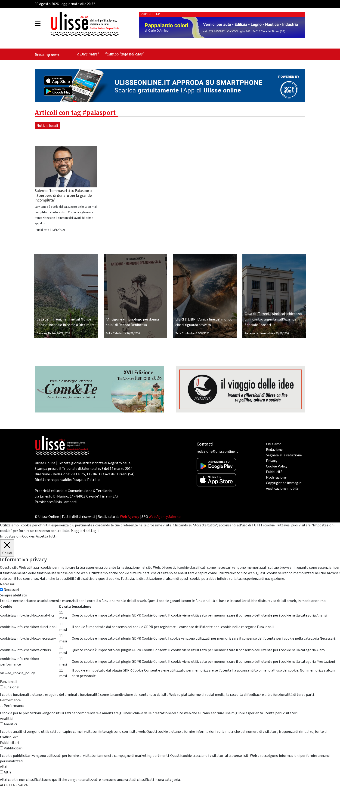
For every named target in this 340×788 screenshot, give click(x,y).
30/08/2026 (63, 333)
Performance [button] (10, 700)
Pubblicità (274, 471)
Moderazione (276, 477)
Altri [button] (3, 766)
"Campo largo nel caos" (86, 54)
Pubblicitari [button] (9, 742)
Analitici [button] (6, 718)
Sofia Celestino (115, 333)
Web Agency (129, 516)
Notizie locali (47, 125)
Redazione (274, 449)
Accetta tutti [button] (46, 536)
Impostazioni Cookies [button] (17, 536)
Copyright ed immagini (284, 483)
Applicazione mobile (282, 488)
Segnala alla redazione (284, 455)
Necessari (11, 589)
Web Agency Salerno (165, 516)
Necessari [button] (7, 584)
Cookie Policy (276, 466)
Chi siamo (273, 444)
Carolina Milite (46, 333)
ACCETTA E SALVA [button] (14, 785)
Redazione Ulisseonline (259, 333)
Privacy (271, 460)
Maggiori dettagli (85, 530)
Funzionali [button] (8, 681)
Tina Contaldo (184, 333)
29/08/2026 (282, 333)
